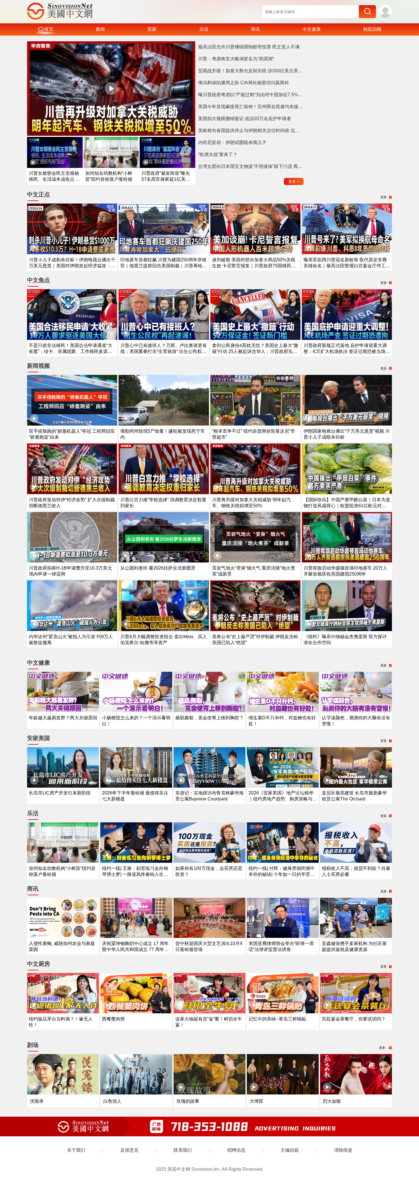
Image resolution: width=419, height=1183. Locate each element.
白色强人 (112, 1101)
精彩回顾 (372, 29)
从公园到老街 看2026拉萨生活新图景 (158, 568)
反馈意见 (129, 1150)
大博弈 (256, 1101)
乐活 (203, 29)
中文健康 (311, 29)
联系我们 (183, 1150)
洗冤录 (37, 1101)
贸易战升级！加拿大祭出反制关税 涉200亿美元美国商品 (251, 70)
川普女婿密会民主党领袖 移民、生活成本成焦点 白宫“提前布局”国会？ (54, 179)
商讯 (255, 29)
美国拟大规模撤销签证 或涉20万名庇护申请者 (244, 118)
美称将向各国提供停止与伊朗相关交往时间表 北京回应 (251, 130)
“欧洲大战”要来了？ (217, 154)
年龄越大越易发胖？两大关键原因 (63, 717)
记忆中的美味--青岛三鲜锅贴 (277, 1018)
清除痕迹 (343, 1150)
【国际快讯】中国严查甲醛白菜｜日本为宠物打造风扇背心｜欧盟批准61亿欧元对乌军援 (347, 505)
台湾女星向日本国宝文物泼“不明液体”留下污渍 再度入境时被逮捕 (251, 166)
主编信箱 (289, 1150)
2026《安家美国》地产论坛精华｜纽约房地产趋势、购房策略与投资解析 (283, 798)
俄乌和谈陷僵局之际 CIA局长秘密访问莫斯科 (243, 82)
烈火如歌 (332, 1101)
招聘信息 (236, 1150)
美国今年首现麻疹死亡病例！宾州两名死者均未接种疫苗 (251, 106)
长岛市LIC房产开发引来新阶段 (60, 792)
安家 (151, 29)
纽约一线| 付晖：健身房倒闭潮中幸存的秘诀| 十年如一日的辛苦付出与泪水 (282, 874)
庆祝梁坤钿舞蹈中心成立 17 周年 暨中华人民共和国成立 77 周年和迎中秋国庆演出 (135, 949)
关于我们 (76, 1150)
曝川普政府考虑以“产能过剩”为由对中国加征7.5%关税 (251, 94)
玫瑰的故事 (187, 1101)
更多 (293, 181)
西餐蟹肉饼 (113, 1018)
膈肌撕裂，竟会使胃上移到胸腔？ (209, 717)
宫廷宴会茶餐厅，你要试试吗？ (354, 1018)
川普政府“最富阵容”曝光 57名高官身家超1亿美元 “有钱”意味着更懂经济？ (165, 179)
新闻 (100, 29)
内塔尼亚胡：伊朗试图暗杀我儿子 (232, 142)
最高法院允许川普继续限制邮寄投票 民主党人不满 (249, 46)
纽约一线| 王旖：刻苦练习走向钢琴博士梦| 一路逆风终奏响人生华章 (135, 874)
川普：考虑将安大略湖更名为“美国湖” (236, 58)
